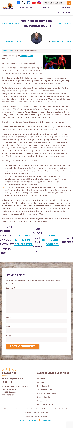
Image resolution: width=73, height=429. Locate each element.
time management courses (52, 240)
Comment (11, 288)
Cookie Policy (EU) (47, 420)
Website (9, 336)
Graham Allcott (61, 41)
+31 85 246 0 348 (8, 382)
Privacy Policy (33, 420)
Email (9, 327)
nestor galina (26, 56)
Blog (10, 50)
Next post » (65, 24)
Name (9, 317)
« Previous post (10, 24)
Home (5, 50)
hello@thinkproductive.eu (13, 379)
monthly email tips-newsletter (23, 240)
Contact (22, 420)
